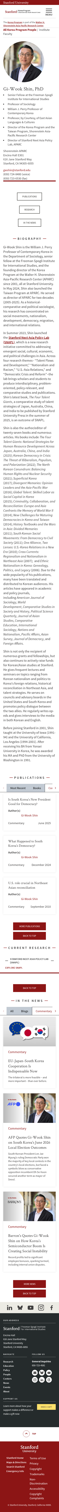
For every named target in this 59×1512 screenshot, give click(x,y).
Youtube (49, 1373)
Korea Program (15, 22)
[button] (55, 788)
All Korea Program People (19, 30)
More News (29, 1284)
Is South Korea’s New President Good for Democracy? (29, 812)
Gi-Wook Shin (29, 815)
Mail (35, 1373)
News (6, 1382)
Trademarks (37, 1474)
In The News (29, 222)
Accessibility (37, 1489)
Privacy (34, 1463)
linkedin (9, 1308)
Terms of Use (38, 1458)
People (7, 1374)
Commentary (44, 1011)
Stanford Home (15, 1457)
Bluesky (42, 1373)
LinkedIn (42, 1380)
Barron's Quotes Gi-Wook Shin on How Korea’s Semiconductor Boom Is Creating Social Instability (29, 1232)
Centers (7, 1378)
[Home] (23, 11)
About (6, 1391)
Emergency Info (15, 1471)
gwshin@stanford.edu (16, 170)
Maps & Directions (16, 1462)
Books (37, 788)
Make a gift (46, 1407)
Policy (6, 1370)
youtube (30, 1308)
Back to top (29, 935)
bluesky (20, 1308)
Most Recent (18, 788)
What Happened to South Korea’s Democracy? (29, 854)
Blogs (24, 1011)
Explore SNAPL (14, 967)
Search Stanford (15, 1466)
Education (8, 1365)
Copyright (36, 1469)
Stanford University (16, 2)
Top (34, 1433)
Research (29, 209)
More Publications (29, 926)
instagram (41, 1308)
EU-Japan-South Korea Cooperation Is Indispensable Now (29, 1052)
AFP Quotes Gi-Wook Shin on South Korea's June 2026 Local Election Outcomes (29, 1140)
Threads (49, 1380)
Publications (29, 196)
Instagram (35, 1380)
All (12, 1011)
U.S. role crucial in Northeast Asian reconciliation (29, 895)
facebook (51, 1308)
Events (6, 1387)
